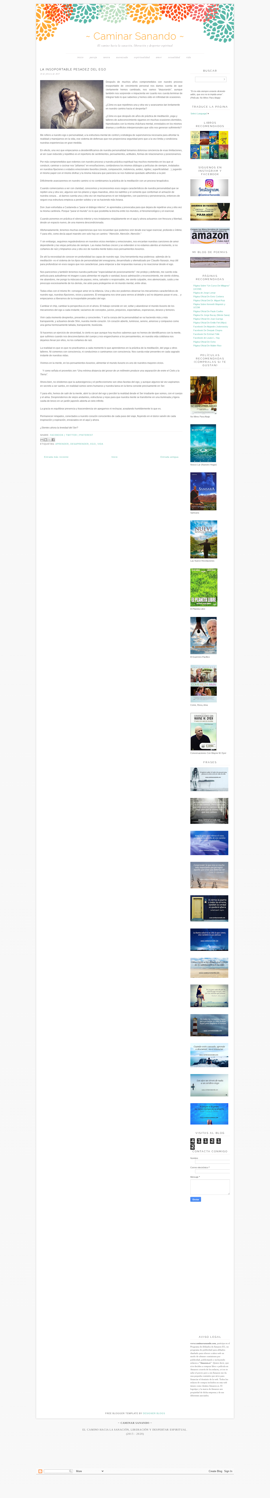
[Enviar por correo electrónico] (42, 440)
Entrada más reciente (56, 457)
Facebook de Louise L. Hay (206, 338)
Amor (159, 57)
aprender (62, 444)
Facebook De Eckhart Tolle (206, 334)
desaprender (79, 444)
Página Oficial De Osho (204, 342)
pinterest (86, 435)
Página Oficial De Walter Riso (207, 345)
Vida (188, 57)
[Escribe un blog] (46, 440)
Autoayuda (122, 57)
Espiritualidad (142, 57)
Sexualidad (174, 57)
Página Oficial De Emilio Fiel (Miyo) (210, 322)
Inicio (80, 57)
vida (100, 444)
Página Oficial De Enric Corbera (208, 296)
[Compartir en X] (49, 440)
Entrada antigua (169, 457)
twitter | (72, 435)
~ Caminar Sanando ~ (135, 36)
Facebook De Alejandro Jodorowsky (210, 326)
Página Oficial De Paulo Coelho (208, 311)
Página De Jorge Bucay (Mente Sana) (211, 315)
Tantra (106, 57)
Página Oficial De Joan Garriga (208, 319)
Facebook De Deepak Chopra (207, 330)
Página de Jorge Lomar (204, 293)
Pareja (93, 57)
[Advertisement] (135, 1461)
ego (93, 444)
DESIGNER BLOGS (154, 1413)
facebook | (58, 435)
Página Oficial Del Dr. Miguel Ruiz (209, 300)
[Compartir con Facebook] (53, 440)
